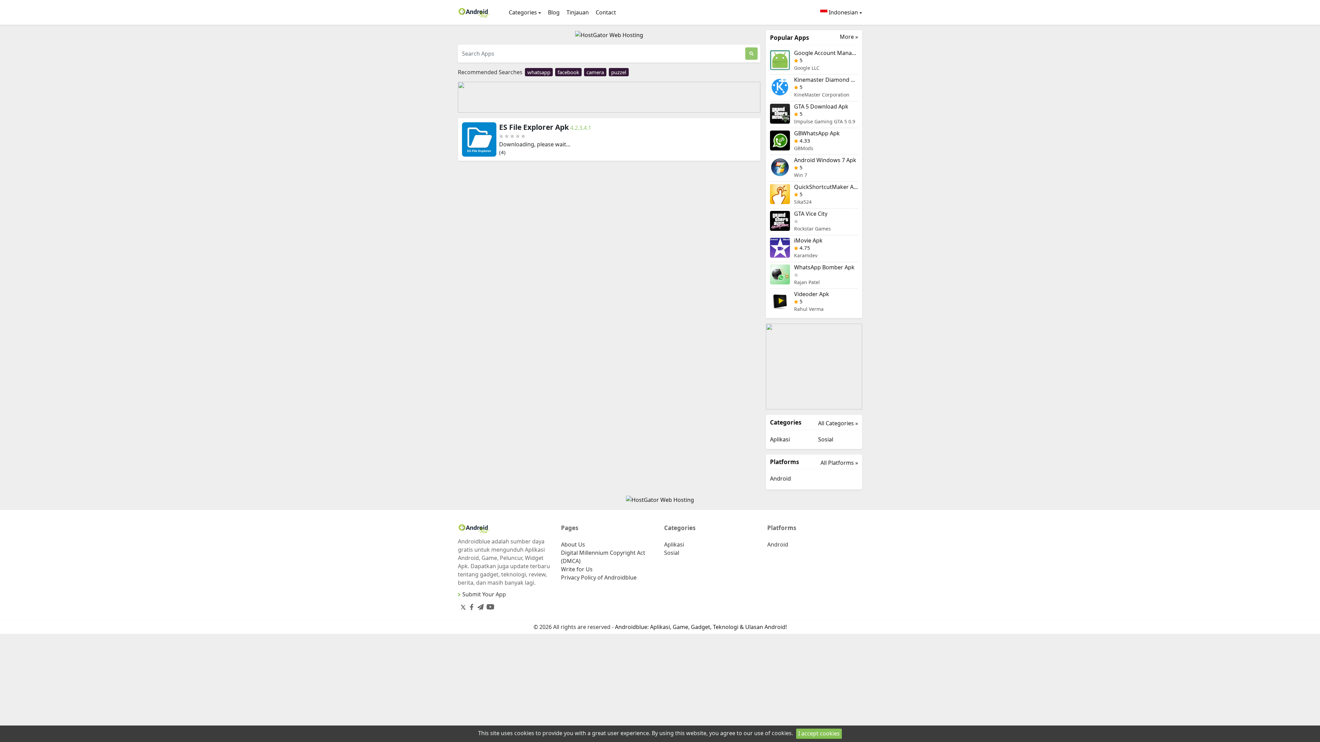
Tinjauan (577, 12)
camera (595, 72)
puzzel (618, 72)
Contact (606, 12)
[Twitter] (463, 607)
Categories (523, 12)
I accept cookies (819, 733)
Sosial (825, 439)
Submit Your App (484, 594)
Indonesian (842, 12)
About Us (573, 544)
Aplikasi (780, 439)
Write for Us (577, 569)
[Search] (751, 53)
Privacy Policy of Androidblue (599, 577)
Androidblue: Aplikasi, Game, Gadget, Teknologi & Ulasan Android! (701, 627)
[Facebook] (470, 605)
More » (849, 37)
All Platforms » (839, 462)
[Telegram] (479, 605)
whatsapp (538, 72)
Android (780, 478)
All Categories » (838, 423)
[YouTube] (489, 605)
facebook (568, 72)
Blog (554, 12)
